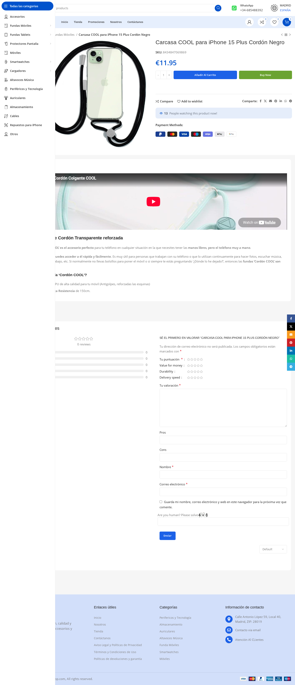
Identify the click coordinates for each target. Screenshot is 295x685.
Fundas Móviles (64, 35)
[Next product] (290, 35)
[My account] (249, 22)
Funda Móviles (169, 645)
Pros (163, 432)
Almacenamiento (171, 624)
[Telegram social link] (290, 101)
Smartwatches (169, 652)
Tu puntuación (171, 359)
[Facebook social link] (260, 101)
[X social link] (265, 101)
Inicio (97, 618)
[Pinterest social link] (275, 101)
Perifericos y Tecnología (175, 618)
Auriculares (167, 631)
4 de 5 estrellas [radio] (198, 359)
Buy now (265, 75)
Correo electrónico (174, 484)
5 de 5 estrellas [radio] (201, 359)
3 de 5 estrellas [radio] (194, 359)
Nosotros (100, 624)
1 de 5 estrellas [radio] (188, 359)
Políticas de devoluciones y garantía (118, 659)
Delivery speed (170, 377)
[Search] (218, 8)
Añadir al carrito (205, 75)
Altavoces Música (171, 638)
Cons (163, 450)
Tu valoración (170, 385)
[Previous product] (282, 35)
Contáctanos (102, 638)
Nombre (167, 467)
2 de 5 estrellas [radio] (191, 359)
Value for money (171, 365)
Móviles (165, 659)
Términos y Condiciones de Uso (115, 652)
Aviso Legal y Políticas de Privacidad (118, 645)
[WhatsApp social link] (285, 101)
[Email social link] (270, 101)
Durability (167, 371)
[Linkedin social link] (280, 101)
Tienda (98, 631)
